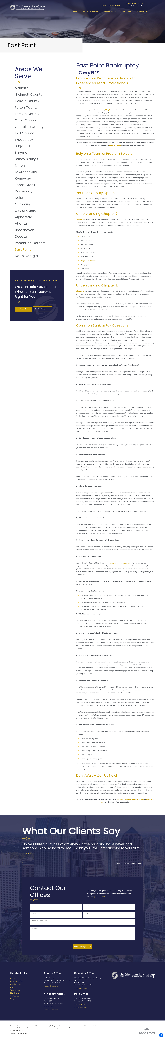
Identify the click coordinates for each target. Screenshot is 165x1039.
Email (87, 913)
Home (12, 978)
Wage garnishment (88, 261)
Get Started (21, 309)
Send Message (80, 947)
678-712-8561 (135, 6)
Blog (12, 999)
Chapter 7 (80, 219)
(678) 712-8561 (115, 145)
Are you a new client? (39, 920)
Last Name (88, 906)
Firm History (15, 993)
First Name (35, 906)
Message (34, 928)
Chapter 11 (109, 110)
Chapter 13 (80, 291)
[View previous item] (23, 862)
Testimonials (114, 5)
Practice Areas (15, 984)
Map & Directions (80, 1007)
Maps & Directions (51, 986)
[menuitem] (76, 12)
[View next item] (27, 862)
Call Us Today (40, 309)
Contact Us (14, 996)
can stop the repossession (120, 563)
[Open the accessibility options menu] (161, 1035)
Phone (33, 913)
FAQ (104, 5)
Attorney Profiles (16, 981)
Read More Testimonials (126, 863)
